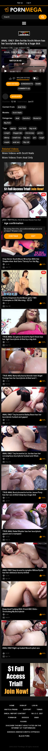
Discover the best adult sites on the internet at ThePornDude (23, 727)
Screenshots (27, 84)
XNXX (36, 718)
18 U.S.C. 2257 (37, 713)
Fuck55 (23, 722)
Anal (17, 118)
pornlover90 (16, 96)
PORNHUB (12, 718)
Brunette (37, 118)
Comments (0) (24, 88)
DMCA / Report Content (15, 713)
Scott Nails (17, 113)
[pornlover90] (5, 96)
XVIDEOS (25, 718)
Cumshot (26, 118)
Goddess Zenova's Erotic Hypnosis (23, 732)
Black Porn (24, 736)
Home (11, 705)
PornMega (21, 747)
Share (38, 84)
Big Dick (7, 123)
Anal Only (21, 107)
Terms (39, 709)
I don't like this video (13, 78)
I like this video (10, 78)
